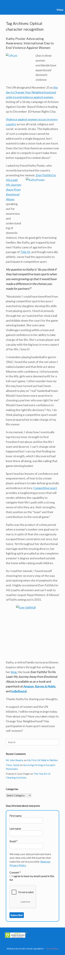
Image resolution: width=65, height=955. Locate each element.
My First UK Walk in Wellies (42, 760)
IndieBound (18, 691)
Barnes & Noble (45, 686)
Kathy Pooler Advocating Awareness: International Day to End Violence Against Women (30, 43)
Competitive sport (45, 488)
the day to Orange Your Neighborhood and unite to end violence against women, (32, 92)
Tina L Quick (13, 765)
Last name (15, 828)
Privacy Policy (52, 948)
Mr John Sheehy (14, 760)
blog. (14, 672)
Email (14, 841)
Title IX (25, 252)
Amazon (28, 686)
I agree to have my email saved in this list (32, 877)
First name (16, 815)
